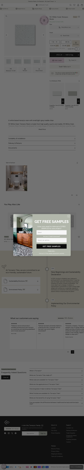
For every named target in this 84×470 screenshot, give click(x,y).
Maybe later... (51, 251)
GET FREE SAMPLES (52, 246)
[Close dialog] (68, 216)
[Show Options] (65, 240)
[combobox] (51, 240)
